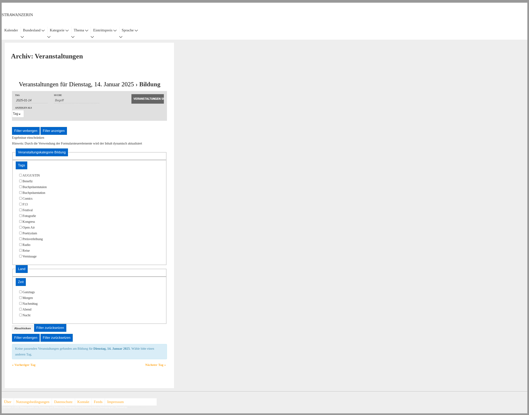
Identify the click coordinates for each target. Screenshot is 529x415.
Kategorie (57, 30)
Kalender (11, 30)
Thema (79, 30)
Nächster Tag (155, 364)
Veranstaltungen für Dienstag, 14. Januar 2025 (76, 84)
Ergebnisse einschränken (28, 137)
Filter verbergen (25, 131)
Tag (17, 95)
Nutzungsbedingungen (32, 402)
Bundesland (32, 30)
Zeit (21, 282)
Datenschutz (63, 402)
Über (7, 402)
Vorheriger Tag (24, 364)
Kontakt (83, 402)
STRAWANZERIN (17, 14)
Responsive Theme (137, 407)
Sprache (128, 30)
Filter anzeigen (54, 131)
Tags (21, 165)
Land (21, 269)
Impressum (115, 402)
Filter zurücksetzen (50, 328)
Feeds (98, 402)
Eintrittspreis (102, 30)
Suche (58, 95)
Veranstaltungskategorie (42, 152)
